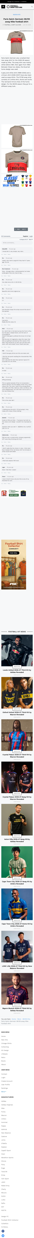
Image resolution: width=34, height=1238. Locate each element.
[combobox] (32, 6)
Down (5, 254)
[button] (3, 6)
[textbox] (17, 243)
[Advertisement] (17, 106)
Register (25, 236)
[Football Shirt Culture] (14, 7)
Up (2, 254)
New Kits (17, 666)
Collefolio (23, 1)
